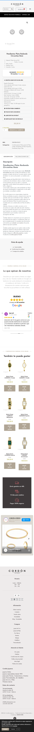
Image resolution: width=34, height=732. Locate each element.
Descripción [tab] (8, 156)
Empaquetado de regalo (14, 119)
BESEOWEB (20, 715)
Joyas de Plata (27, 145)
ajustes (15, 726)
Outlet (13, 146)
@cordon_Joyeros (18, 233)
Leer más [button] (7, 328)
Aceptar (5, 729)
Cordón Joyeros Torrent (16, 234)
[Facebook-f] (15, 595)
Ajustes (13, 729)
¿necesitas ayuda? (12, 115)
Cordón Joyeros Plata (17, 145)
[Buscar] (12, 9)
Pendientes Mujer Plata (17, 148)
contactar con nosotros (17, 223)
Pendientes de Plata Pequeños (23, 146)
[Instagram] (18, 595)
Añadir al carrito (17, 130)
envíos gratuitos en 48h (14, 80)
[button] (30, 9)
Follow (27, 520)
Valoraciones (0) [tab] (21, 156)
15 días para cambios (13, 108)
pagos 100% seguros (13, 112)
